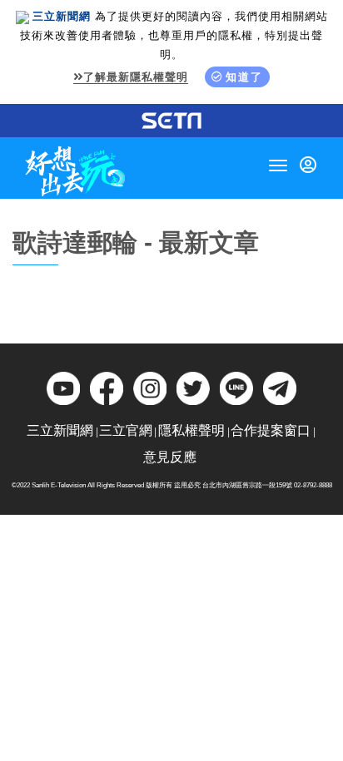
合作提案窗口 (271, 430)
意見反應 (169, 457)
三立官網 (125, 430)
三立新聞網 (60, 430)
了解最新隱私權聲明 (135, 77)
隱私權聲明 (191, 430)
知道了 (244, 77)
